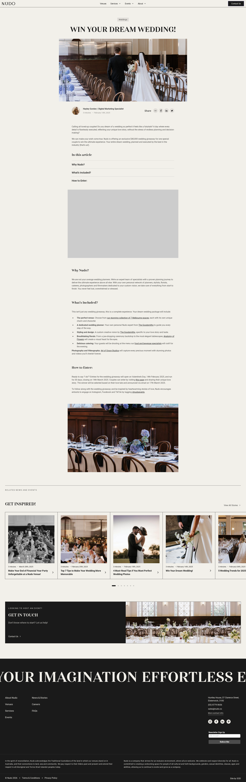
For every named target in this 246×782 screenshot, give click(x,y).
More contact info (215, 713)
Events (128, 3)
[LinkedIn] (222, 722)
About (140, 3)
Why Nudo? (78, 164)
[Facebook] (216, 722)
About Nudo (11, 697)
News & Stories (39, 697)
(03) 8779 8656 (215, 704)
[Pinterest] (229, 722)
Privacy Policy (51, 777)
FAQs (34, 710)
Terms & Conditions (31, 777)
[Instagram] (210, 722)
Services (114, 3)
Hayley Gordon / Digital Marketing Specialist (103, 108)
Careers (36, 704)
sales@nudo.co (215, 708)
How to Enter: (79, 180)
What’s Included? (81, 172)
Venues (103, 3)
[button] (114, 585)
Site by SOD (235, 778)
